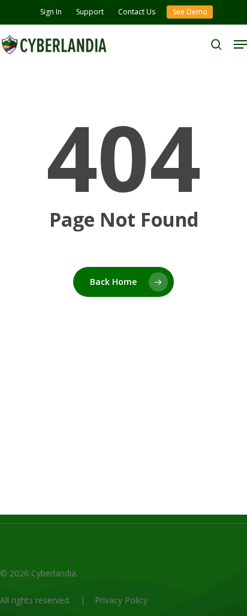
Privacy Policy (121, 600)
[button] (240, 44)
